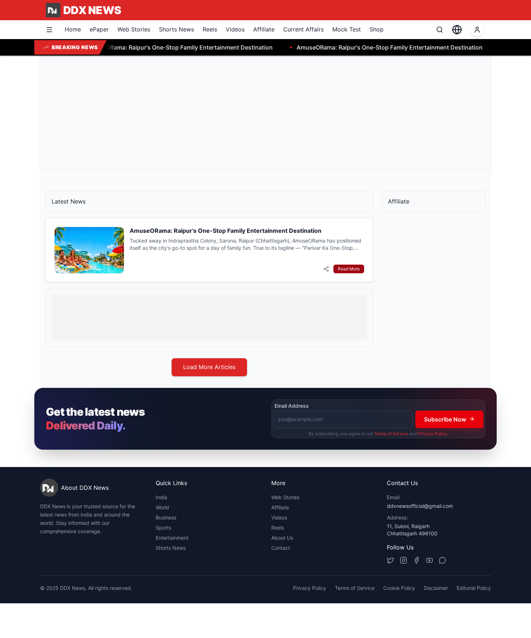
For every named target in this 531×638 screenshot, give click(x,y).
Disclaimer (436, 588)
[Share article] (326, 269)
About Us (282, 538)
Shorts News (176, 29)
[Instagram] (403, 560)
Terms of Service (391, 433)
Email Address (292, 406)
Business (166, 517)
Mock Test (346, 29)
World (162, 507)
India (161, 497)
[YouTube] (429, 560)
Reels (210, 29)
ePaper (99, 29)
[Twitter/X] (390, 560)
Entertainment (172, 538)
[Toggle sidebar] (49, 29)
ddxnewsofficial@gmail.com (420, 506)
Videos (235, 29)
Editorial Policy (474, 588)
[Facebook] (416, 560)
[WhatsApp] (442, 560)
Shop (377, 29)
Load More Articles (209, 367)
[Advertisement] (262, 113)
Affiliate (264, 29)
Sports (163, 527)
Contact (280, 548)
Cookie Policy (399, 588)
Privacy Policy (432, 433)
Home (73, 29)
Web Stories (133, 29)
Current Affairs (303, 29)
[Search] (439, 29)
